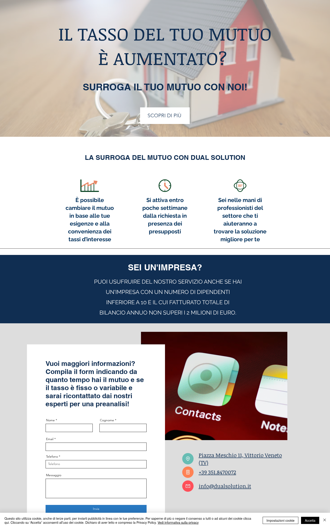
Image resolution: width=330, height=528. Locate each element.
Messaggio (53, 475)
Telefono (52, 456)
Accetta (310, 520)
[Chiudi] (324, 520)
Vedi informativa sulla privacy (178, 522)
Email (49, 439)
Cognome (107, 420)
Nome (50, 420)
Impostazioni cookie (280, 520)
